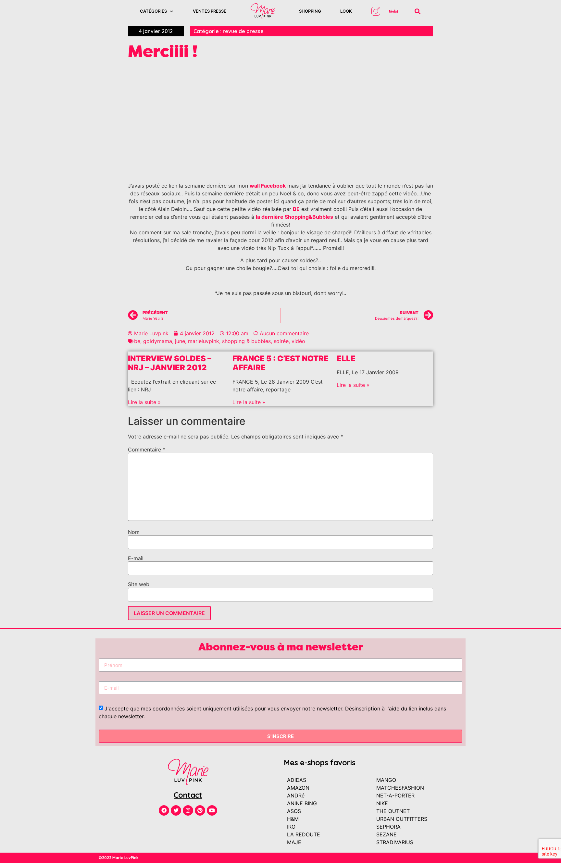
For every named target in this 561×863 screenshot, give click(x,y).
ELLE (346, 358)
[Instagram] (188, 810)
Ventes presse (209, 11)
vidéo (298, 341)
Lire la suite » (144, 402)
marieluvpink (203, 341)
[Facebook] (164, 810)
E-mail (135, 558)
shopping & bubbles (246, 341)
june (180, 341)
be (137, 341)
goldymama (157, 341)
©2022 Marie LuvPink (119, 857)
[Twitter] (176, 810)
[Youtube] (212, 810)
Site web (138, 584)
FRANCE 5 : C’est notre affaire (280, 363)
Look (346, 11)
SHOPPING (310, 11)
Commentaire (146, 449)
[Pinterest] (200, 810)
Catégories (153, 11)
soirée (281, 341)
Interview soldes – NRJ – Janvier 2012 (169, 363)
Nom (134, 532)
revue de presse (243, 31)
